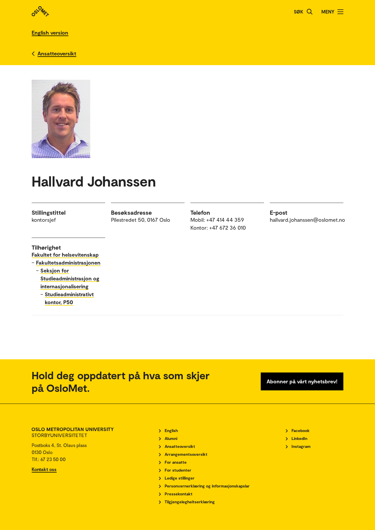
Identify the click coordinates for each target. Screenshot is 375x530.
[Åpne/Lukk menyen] (340, 11)
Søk (298, 11)
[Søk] (310, 12)
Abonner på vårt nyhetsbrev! (302, 381)
